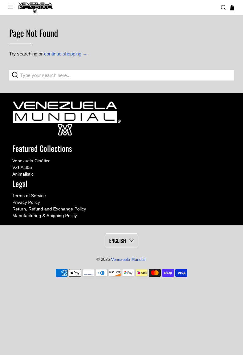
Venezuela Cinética (31, 160)
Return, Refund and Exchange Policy (49, 208)
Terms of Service (29, 195)
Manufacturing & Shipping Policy (44, 215)
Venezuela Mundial (128, 259)
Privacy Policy (26, 202)
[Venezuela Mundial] (117, 8)
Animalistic (23, 174)
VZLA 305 (22, 167)
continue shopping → (65, 53)
